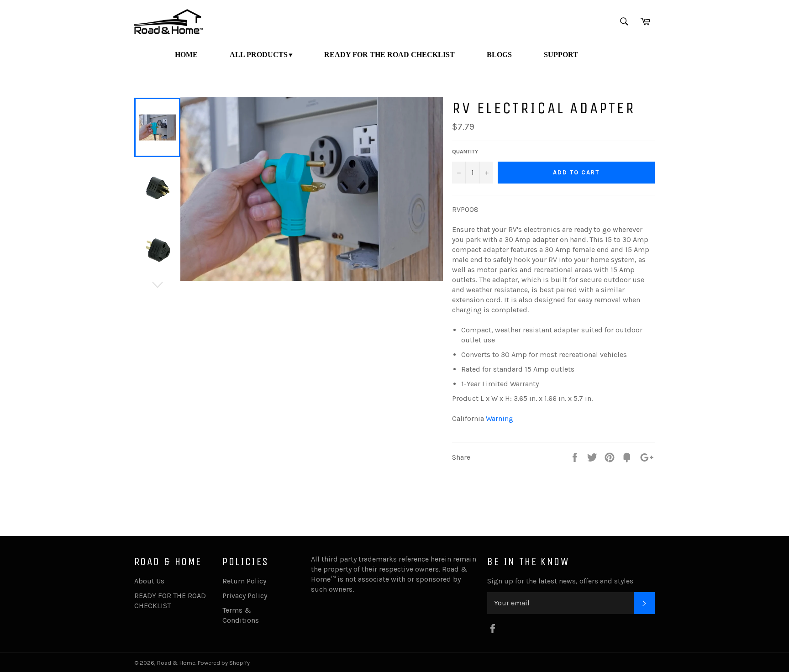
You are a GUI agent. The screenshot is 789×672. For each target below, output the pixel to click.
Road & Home (176, 662)
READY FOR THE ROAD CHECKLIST (389, 54)
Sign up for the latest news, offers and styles (560, 581)
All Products (259, 54)
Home (186, 54)
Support (561, 54)
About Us (149, 581)
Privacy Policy (244, 595)
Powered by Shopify (224, 662)
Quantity (465, 151)
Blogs (499, 54)
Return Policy (244, 581)
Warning (499, 418)
